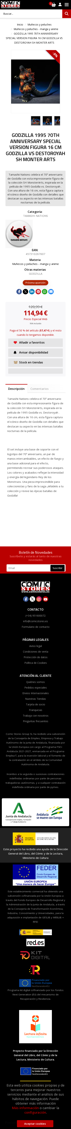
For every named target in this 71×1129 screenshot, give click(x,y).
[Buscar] (66, 13)
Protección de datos (36, 657)
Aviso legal (35, 646)
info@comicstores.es (35, 621)
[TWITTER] (32, 599)
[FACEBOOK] (26, 599)
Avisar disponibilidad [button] (33, 352)
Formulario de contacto (36, 627)
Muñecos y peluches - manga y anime (36, 29)
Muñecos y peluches (39, 24)
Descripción (16, 389)
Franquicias (35, 710)
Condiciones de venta (35, 651)
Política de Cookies (35, 662)
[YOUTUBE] (45, 599)
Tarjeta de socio (35, 704)
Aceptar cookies (35, 1123)
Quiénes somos (35, 682)
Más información (25, 1108)
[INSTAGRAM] (39, 599)
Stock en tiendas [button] (31, 362)
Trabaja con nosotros (35, 715)
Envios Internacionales (35, 693)
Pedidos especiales (35, 687)
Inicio (20, 24)
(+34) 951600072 (35, 615)
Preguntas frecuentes (35, 721)
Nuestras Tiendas (35, 698)
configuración (35, 1112)
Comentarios (39, 389)
